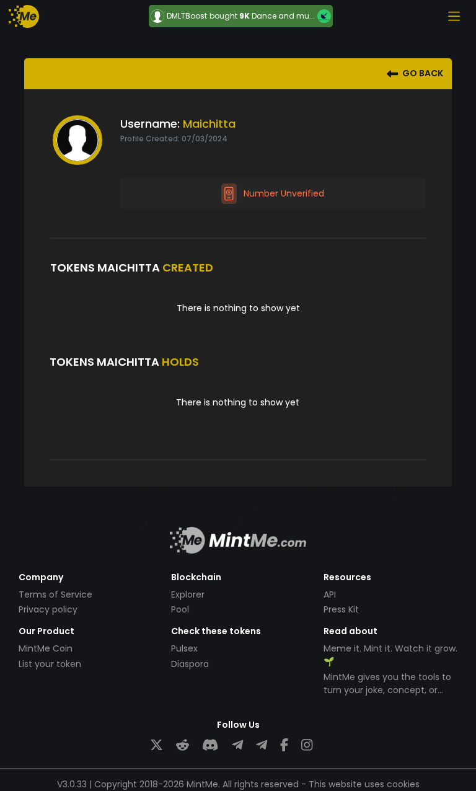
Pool (180, 609)
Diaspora (190, 664)
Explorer (188, 594)
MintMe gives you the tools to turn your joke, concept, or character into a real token (387, 690)
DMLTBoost (187, 16)
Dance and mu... (283, 16)
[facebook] (284, 745)
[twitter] (156, 745)
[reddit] (182, 745)
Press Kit (341, 609)
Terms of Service (55, 594)
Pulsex (184, 648)
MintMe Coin (46, 648)
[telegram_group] (237, 745)
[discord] (210, 745)
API (330, 594)
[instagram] (306, 745)
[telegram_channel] (261, 745)
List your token (50, 664)
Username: (150, 123)
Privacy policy (48, 609)
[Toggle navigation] (453, 16)
